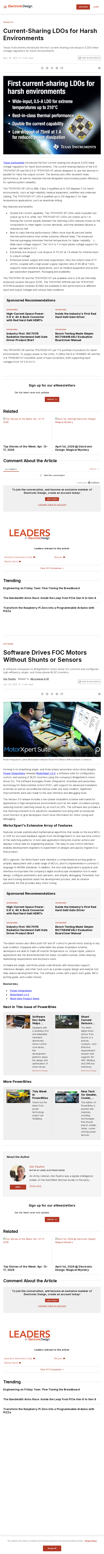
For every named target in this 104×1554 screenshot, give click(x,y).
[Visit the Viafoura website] (93, 482)
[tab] (11, 469)
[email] (61, 68)
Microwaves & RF (39, 679)
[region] (52, 476)
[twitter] (52, 68)
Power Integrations (14, 773)
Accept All (52, 1548)
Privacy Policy (91, 1541)
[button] (5, 7)
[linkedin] (47, 68)
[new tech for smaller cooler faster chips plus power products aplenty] (67, 1096)
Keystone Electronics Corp (18, 557)
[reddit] (57, 68)
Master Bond (11, 561)
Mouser (58, 557)
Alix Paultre (9, 679)
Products (8, 22)
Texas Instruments (14, 162)
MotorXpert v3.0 (45, 773)
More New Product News (24, 998)
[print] (99, 68)
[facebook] (42, 68)
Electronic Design (40, 1071)
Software (8, 644)
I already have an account (52, 504)
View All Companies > (52, 568)
